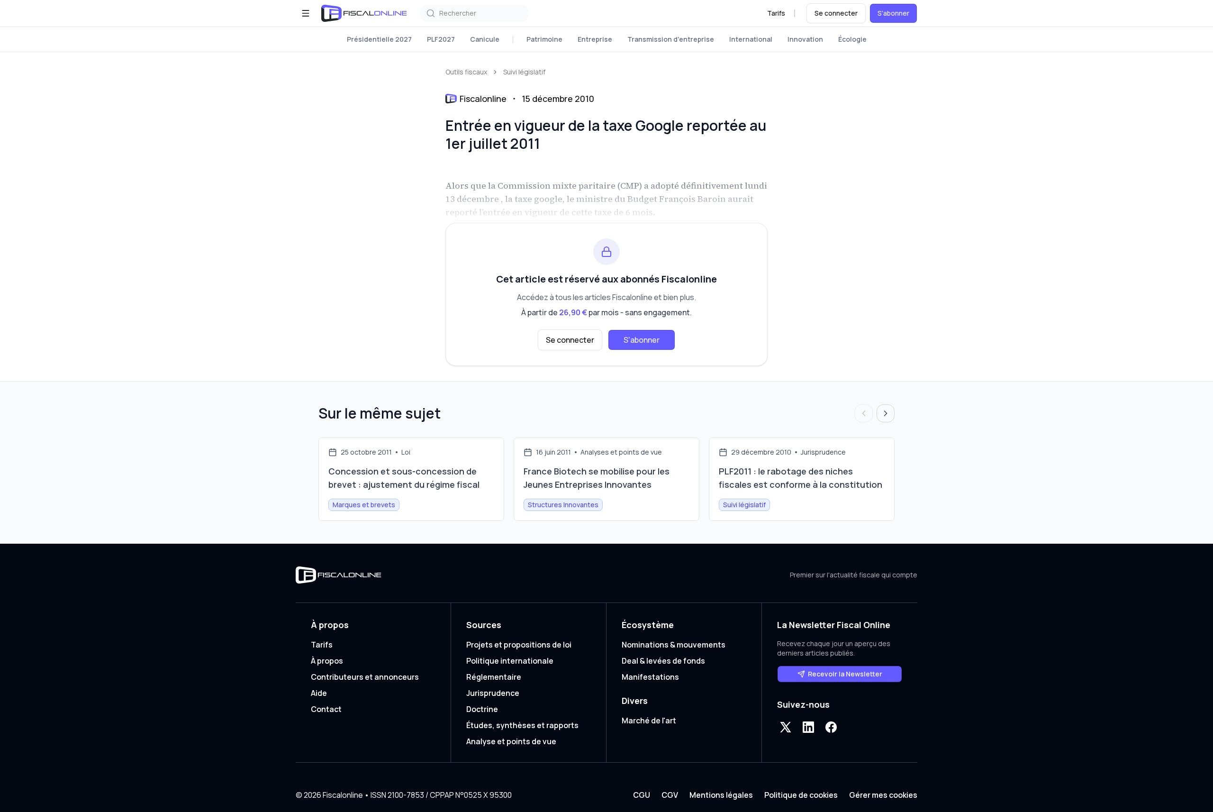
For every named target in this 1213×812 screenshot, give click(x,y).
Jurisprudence (492, 693)
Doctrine (482, 709)
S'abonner (893, 13)
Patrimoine (544, 39)
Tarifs (776, 13)
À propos (327, 661)
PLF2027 (441, 39)
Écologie (852, 39)
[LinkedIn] (808, 727)
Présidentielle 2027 (379, 39)
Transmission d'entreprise (670, 39)
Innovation (805, 39)
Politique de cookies (801, 795)
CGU (641, 795)
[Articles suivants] (886, 413)
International (750, 39)
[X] (785, 727)
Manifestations (650, 677)
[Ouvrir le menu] (306, 13)
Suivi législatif (524, 71)
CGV (669, 795)
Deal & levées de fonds (663, 661)
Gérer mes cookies (883, 795)
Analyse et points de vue (511, 741)
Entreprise (595, 39)
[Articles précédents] (864, 413)
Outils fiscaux (466, 71)
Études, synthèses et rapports (522, 725)
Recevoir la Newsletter (845, 673)
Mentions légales (721, 795)
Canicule (484, 39)
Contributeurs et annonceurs (365, 677)
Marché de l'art (649, 720)
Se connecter (836, 13)
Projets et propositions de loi (518, 644)
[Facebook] (831, 727)
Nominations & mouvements (673, 644)
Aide (319, 693)
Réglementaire (493, 677)
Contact (326, 709)
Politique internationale (509, 661)
